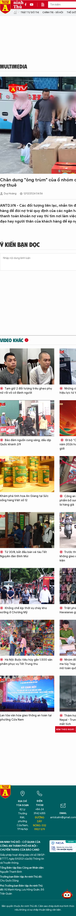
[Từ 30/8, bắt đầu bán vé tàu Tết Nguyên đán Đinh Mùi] (27, 530)
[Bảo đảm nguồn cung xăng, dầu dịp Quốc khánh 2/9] (27, 418)
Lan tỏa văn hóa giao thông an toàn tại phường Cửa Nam (26, 717)
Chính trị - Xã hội (52, 12)
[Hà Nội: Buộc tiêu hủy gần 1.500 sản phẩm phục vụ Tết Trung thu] (27, 638)
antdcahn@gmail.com (63, 817)
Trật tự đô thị (30, 12)
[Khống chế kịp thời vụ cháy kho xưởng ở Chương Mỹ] (27, 586)
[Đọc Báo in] (44, 4)
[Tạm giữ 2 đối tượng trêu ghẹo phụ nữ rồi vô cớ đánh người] (27, 366)
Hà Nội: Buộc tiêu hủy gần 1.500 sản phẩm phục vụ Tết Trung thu (26, 662)
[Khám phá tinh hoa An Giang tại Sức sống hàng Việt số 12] (27, 474)
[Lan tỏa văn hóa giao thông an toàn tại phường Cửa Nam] (27, 694)
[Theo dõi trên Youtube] (32, 4)
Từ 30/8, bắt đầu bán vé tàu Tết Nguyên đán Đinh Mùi (23, 554)
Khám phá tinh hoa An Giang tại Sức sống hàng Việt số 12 (24, 498)
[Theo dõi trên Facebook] (27, 4)
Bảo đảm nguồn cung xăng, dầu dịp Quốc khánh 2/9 (25, 442)
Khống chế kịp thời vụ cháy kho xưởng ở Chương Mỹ (23, 610)
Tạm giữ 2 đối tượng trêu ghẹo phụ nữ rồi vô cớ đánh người (26, 391)
